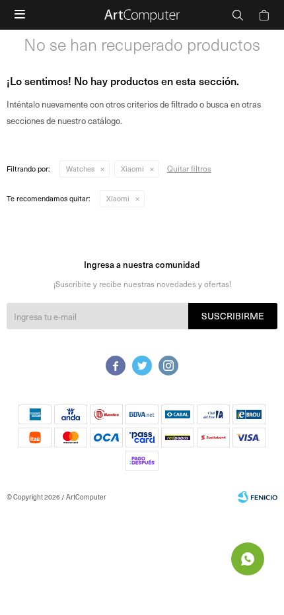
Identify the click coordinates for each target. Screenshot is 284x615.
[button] (238, 15)
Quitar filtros (189, 168)
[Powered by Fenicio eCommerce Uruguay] (257, 497)
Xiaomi (132, 168)
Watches (80, 168)
